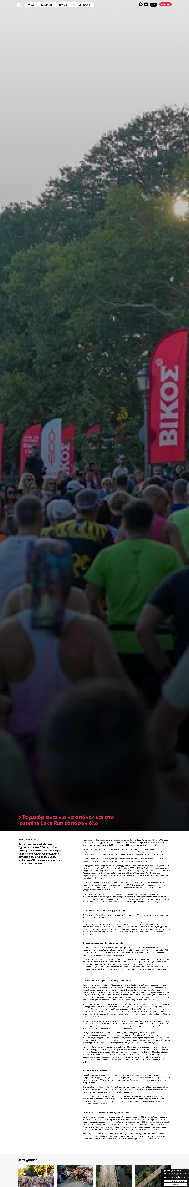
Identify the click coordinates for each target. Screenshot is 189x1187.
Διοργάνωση (47, 5)
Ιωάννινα (62, 5)
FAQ (74, 5)
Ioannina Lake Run (19, 5)
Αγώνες (31, 5)
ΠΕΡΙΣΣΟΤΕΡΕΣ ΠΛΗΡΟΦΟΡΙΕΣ (175, 1181)
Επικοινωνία (84, 5)
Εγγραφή (165, 4)
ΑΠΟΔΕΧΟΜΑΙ (175, 1184)
